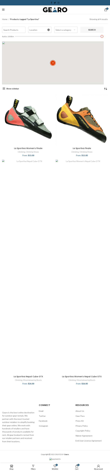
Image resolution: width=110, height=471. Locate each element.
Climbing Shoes (32, 152)
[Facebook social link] (51, 3)
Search (92, 30)
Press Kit (79, 421)
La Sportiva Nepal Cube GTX (28, 376)
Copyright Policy (82, 430)
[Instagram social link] (58, 3)
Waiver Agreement (83, 435)
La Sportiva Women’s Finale (28, 148)
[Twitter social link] (55, 3)
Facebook (43, 421)
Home (5, 19)
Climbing (21, 152)
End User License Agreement (88, 440)
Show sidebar (12, 88)
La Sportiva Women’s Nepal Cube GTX (82, 376)
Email (41, 411)
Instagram (43, 426)
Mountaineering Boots (32, 380)
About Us (79, 411)
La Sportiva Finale (82, 148)
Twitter (42, 416)
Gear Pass (80, 416)
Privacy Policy (81, 426)
